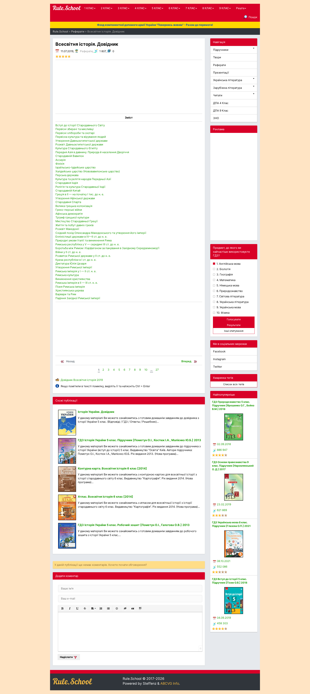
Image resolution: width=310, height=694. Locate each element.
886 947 (222, 450)
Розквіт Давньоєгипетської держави (79, 144)
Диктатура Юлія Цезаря (70, 263)
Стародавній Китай (67, 190)
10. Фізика (222, 312)
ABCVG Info (169, 683)
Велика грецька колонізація (73, 206)
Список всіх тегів (233, 384)
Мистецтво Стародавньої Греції (76, 221)
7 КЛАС (190, 8)
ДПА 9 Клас (220, 110)
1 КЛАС (89, 8)
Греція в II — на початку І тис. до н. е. (79, 194)
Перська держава (66, 175)
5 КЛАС (156, 8)
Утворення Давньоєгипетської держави (81, 140)
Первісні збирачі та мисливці (74, 129)
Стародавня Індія (66, 183)
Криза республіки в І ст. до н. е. (75, 259)
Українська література (227, 80)
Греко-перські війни (68, 209)
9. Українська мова (228, 307)
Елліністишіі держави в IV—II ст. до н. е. (81, 236)
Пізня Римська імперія (70, 286)
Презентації (221, 72)
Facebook (219, 351)
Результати (233, 325)
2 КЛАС (106, 8)
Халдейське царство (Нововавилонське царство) (87, 171)
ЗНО (216, 118)
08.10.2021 (223, 561)
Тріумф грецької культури (72, 217)
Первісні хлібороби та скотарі (75, 133)
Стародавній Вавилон (69, 156)
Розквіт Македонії (67, 229)
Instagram (219, 359)
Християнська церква (69, 290)
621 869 (222, 510)
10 (145, 369)
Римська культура (67, 275)
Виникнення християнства (72, 279)
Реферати (86, 51)
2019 (100, 380)
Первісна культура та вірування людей (80, 136)
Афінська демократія (69, 213)
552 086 (222, 566)
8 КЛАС (207, 8)
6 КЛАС (173, 8)
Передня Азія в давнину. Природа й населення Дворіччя (92, 152)
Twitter (217, 366)
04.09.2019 (224, 617)
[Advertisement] (128, 87)
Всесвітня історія (84, 380)
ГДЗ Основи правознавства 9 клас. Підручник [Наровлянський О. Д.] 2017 (233, 466)
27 (157, 369)
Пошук (253, 17)
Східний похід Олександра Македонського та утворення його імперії (100, 233)
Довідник (67, 380)
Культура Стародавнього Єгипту (76, 148)
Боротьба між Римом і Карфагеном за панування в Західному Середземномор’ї (107, 248)
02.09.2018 (224, 444)
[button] (62, 608)
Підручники (220, 49)
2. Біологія (223, 269)
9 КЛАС (224, 8)
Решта (240, 8)
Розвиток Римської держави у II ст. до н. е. (83, 256)
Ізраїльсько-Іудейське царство (75, 167)
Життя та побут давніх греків (74, 225)
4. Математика (225, 280)
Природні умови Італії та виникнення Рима (83, 240)
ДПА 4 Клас (220, 103)
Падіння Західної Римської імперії (77, 298)
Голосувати (234, 319)
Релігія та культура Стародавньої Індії (80, 186)
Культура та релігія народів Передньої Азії (83, 179)
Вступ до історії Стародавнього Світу (80, 125)
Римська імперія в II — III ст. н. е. (76, 282)
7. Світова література (230, 296)
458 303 (222, 623)
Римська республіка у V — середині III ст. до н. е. (87, 244)
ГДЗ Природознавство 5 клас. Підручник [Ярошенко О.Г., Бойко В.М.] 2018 (233, 405)
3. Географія (224, 274)
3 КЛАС (123, 8)
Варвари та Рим (65, 294)
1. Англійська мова (228, 263)
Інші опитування (233, 330)
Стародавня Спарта (68, 202)
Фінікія (59, 163)
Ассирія (60, 160)
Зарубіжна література (227, 87)
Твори (217, 57)
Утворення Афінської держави (75, 198)
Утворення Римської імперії (73, 267)
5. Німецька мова (227, 285)
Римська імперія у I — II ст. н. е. (75, 271)
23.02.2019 (224, 504)
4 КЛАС (140, 8)
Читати (217, 95)
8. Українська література (232, 302)
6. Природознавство (229, 291)
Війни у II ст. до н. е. (68, 252)
